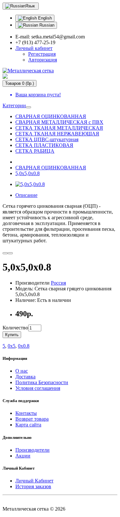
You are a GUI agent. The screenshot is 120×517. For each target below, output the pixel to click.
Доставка (25, 376)
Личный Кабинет (34, 480)
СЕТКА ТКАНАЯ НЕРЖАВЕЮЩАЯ (57, 133)
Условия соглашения (37, 388)
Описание (26, 195)
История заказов (33, 486)
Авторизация (42, 59)
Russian (46, 25)
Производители (32, 450)
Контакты (26, 413)
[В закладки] (5, 253)
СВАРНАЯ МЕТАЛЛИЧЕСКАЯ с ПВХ (59, 122)
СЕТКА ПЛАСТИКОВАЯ (44, 145)
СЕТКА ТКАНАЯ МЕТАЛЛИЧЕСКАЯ (59, 128)
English (44, 18)
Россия (58, 283)
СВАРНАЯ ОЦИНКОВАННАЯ (50, 116)
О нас (21, 371)
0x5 (11, 346)
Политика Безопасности (41, 382)
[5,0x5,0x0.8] (30, 184)
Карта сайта (28, 424)
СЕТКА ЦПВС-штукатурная (46, 139)
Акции (22, 455)
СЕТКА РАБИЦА (34, 151)
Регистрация (42, 54)
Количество (15, 327)
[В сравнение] (10, 253)
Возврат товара (32, 419)
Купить (12, 334)
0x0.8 (23, 346)
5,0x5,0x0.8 (27, 173)
